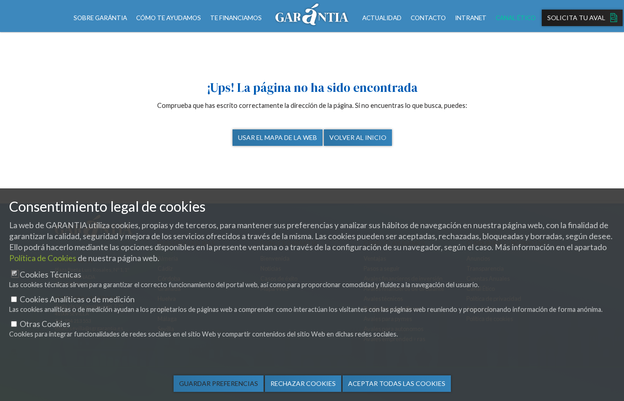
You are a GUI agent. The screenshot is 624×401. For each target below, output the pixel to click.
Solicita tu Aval (577, 17)
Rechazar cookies (303, 383)
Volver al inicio (357, 137)
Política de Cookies (42, 258)
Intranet (471, 17)
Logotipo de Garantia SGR (312, 15)
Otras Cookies (45, 324)
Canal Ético (516, 17)
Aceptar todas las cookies (396, 383)
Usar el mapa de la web (277, 137)
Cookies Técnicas (50, 274)
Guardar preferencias (218, 383)
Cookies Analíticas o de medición (77, 299)
